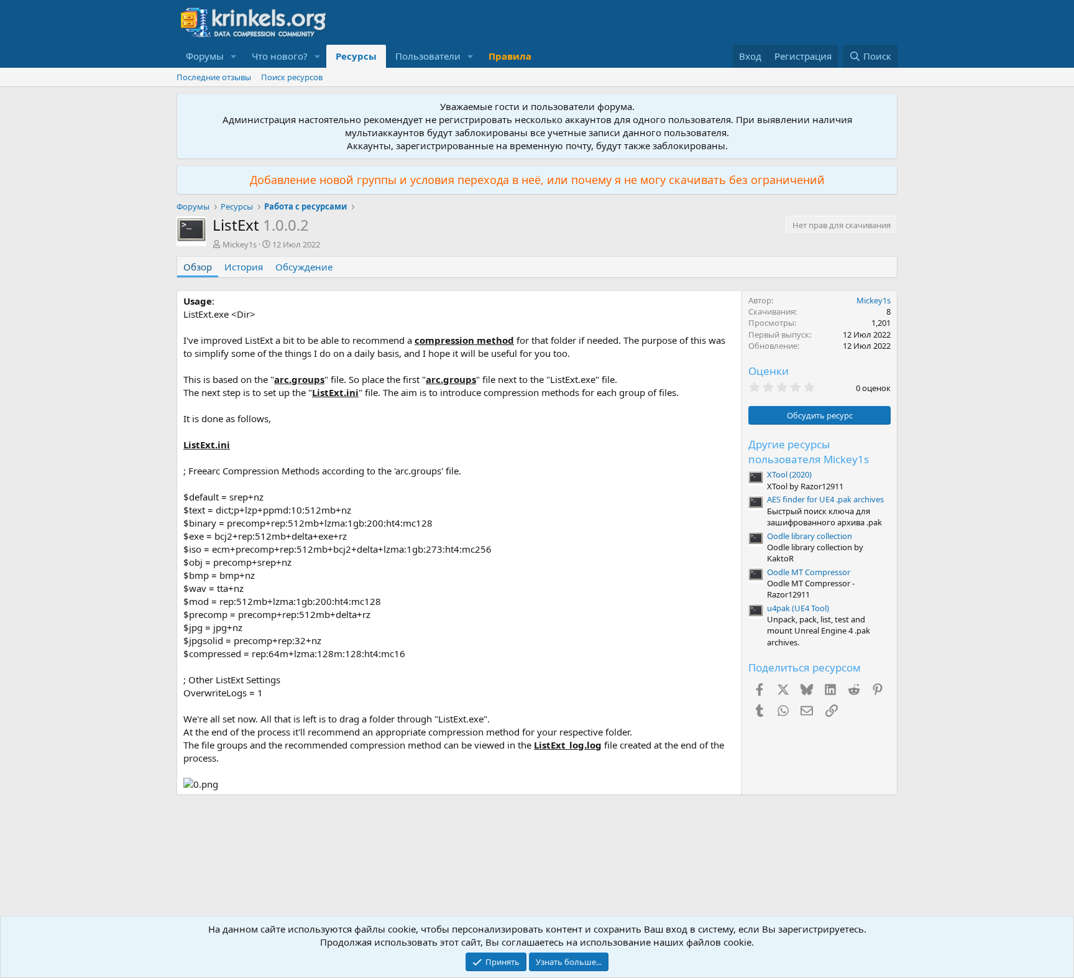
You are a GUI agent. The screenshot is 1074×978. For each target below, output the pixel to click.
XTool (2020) (789, 474)
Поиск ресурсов (292, 77)
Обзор (197, 267)
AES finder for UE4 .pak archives (825, 499)
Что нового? (280, 56)
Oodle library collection (809, 536)
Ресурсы (356, 56)
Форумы (205, 56)
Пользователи (428, 56)
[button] (233, 56)
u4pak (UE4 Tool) (798, 608)
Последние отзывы (214, 77)
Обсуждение (304, 267)
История (243, 267)
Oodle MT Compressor (808, 572)
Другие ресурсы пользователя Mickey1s (808, 451)
